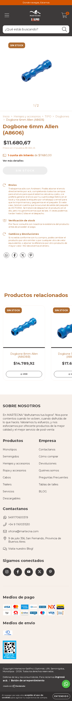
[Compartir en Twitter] (23, 256)
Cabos (7, 477)
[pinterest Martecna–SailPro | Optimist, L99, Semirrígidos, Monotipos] (50, 572)
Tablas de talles (48, 484)
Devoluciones (47, 463)
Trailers (7, 484)
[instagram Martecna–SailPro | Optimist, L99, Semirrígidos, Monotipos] (7, 572)
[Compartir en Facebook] (15, 256)
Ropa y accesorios (14, 470)
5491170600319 (18, 517)
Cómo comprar (48, 456)
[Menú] (7, 15)
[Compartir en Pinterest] (31, 256)
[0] (64, 16)
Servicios (8, 491)
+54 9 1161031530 (19, 524)
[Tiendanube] (14, 686)
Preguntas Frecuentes (53, 477)
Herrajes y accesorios (27, 116)
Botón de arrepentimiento (27, 680)
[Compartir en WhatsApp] (6, 255)
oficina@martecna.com (23, 531)
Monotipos (10, 449)
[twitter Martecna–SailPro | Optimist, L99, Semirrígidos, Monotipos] (39, 572)
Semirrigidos (11, 456)
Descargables (11, 498)
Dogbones (62, 116)
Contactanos (47, 449)
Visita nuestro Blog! (20, 548)
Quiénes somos (49, 470)
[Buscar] (64, 29)
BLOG (43, 491)
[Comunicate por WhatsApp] (66, 684)
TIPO (48, 116)
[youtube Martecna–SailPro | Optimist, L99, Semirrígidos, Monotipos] (29, 572)
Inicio (6, 116)
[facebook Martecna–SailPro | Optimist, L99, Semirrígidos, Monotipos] (18, 572)
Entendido (61, 696)
